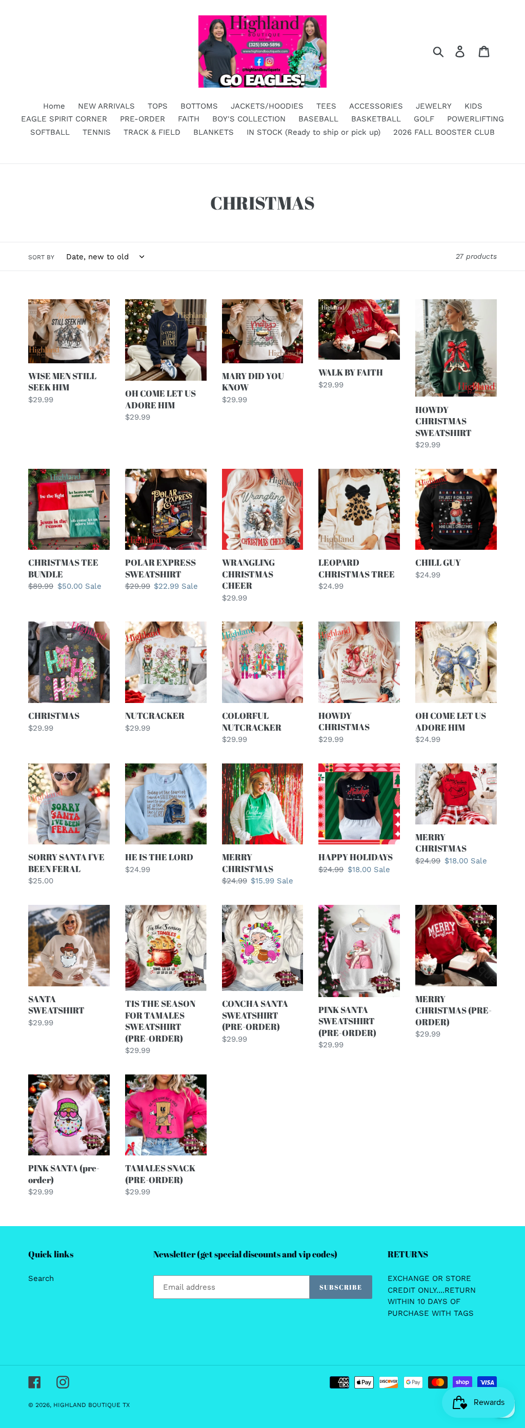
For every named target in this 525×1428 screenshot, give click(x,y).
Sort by (41, 257)
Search (41, 1278)
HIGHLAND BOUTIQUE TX (91, 1405)
